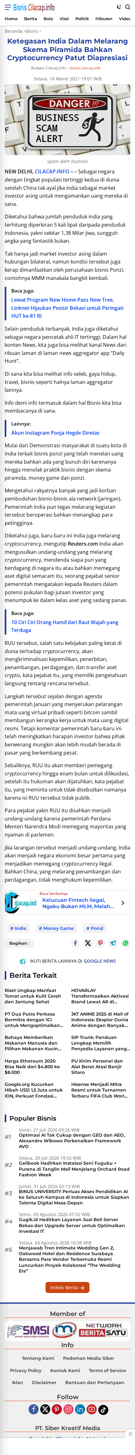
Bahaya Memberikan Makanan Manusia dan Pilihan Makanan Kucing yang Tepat (33, 1043)
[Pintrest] (100, 943)
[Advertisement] (67, 1447)
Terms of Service (107, 1370)
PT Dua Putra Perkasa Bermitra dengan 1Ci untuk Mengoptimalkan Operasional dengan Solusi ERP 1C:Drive (32, 1020)
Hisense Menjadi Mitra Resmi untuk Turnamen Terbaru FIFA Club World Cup (99, 1090)
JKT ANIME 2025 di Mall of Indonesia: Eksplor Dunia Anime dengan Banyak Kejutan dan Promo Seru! (100, 1020)
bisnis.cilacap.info (85, 68)
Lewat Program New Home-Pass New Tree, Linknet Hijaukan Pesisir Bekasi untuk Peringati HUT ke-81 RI (67, 307)
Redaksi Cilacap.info (48, 68)
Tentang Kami (38, 1358)
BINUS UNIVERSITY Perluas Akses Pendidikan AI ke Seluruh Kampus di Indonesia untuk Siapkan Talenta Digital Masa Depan (74, 1197)
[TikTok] (103, 1410)
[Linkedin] (80, 1409)
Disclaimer (44, 1382)
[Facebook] (34, 1409)
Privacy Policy (25, 1370)
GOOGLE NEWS (100, 961)
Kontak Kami (65, 1370)
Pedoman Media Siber (88, 1358)
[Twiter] (45, 1409)
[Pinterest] (57, 1409)
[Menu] (9, 7)
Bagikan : (19, 943)
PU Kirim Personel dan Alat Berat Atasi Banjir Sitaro (97, 1066)
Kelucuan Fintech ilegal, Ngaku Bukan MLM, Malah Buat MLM (76, 903)
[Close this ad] (130, 1433)
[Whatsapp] (125, 943)
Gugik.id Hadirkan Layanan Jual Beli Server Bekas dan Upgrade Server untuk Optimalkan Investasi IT (72, 1225)
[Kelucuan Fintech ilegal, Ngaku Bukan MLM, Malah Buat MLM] (20, 901)
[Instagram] (68, 1409)
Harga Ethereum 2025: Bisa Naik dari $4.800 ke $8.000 (32, 1066)
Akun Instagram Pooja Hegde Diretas (55, 432)
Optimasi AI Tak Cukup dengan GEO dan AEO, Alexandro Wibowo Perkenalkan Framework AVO (72, 1140)
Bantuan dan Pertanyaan (94, 1382)
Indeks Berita (64, 1287)
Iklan (17, 1382)
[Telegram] (113, 943)
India (20, 928)
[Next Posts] (123, 903)
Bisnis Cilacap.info (34, 7)
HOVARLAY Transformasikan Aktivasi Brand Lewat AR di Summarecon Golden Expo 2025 (100, 996)
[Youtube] (92, 1409)
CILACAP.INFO (52, 171)
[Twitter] (88, 943)
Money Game (58, 928)
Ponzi (97, 928)
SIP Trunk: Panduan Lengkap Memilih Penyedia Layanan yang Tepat (99, 1043)
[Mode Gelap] (119, 6)
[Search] (127, 6)
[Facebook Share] (75, 943)
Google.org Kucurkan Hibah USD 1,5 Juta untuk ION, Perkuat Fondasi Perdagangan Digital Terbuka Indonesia (34, 1090)
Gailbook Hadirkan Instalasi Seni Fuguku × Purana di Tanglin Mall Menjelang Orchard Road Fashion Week (74, 1168)
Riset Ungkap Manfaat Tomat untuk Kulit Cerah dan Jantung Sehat (33, 996)
